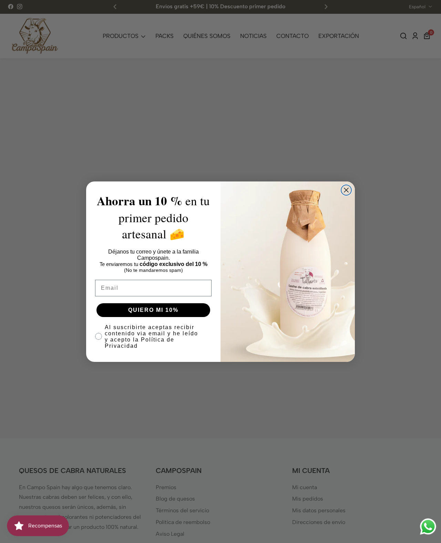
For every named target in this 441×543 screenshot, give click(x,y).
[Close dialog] (346, 190)
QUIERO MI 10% (153, 310)
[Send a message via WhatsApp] (428, 526)
